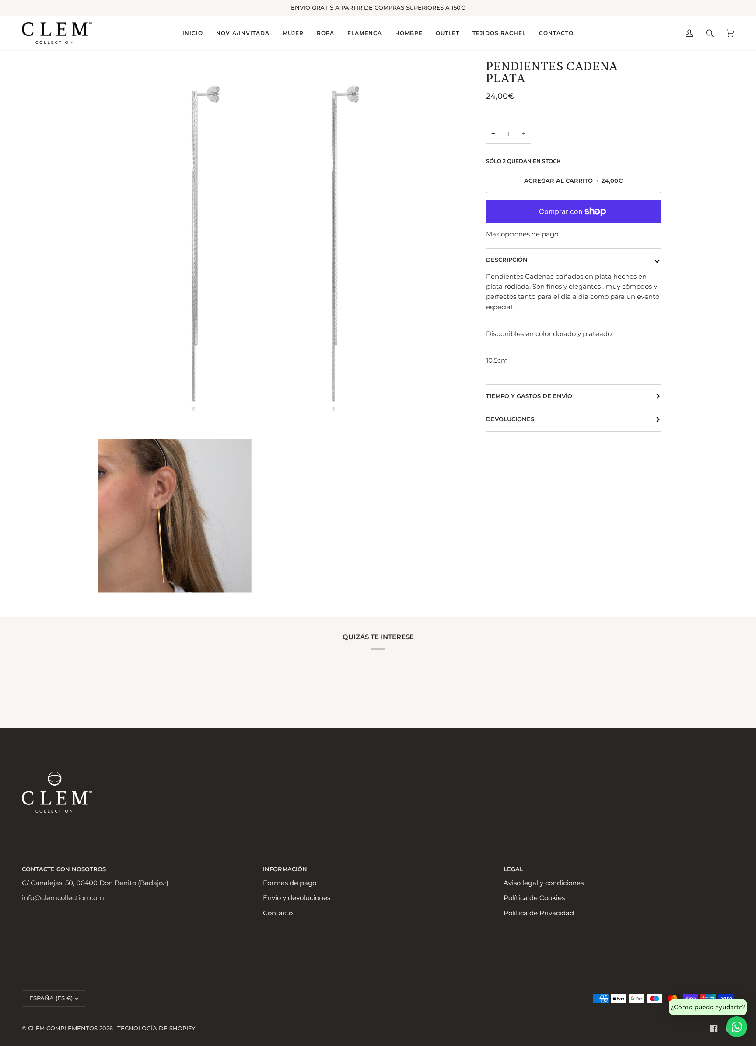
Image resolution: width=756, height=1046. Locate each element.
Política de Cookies (534, 898)
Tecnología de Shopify (156, 1028)
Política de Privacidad (539, 913)
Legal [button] (513, 869)
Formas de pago (289, 883)
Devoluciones (510, 419)
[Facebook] (714, 1028)
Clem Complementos (63, 1028)
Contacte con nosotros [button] (64, 869)
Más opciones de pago (522, 234)
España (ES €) (51, 998)
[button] (243, 33)
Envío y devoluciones (296, 898)
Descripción (507, 259)
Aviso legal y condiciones (544, 883)
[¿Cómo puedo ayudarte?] (736, 1026)
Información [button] (285, 869)
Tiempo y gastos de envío (529, 396)
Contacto (278, 913)
